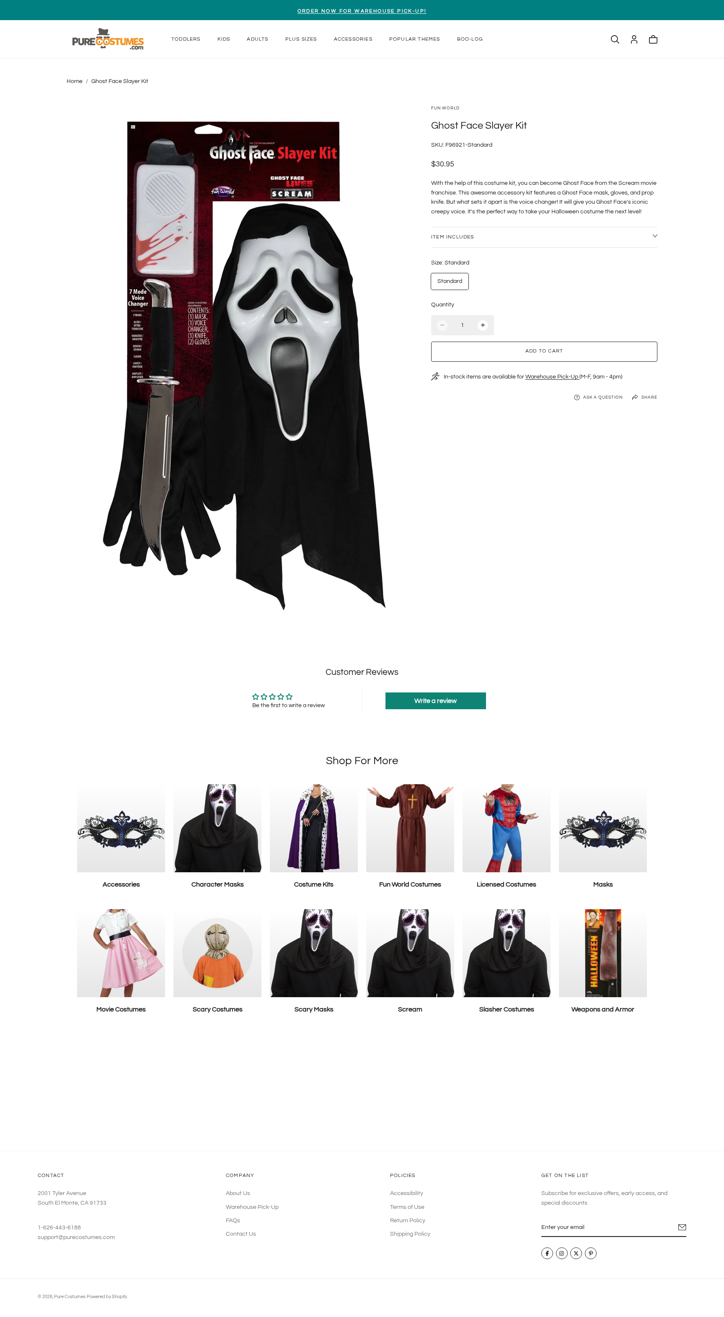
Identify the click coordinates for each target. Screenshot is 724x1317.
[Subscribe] (682, 1227)
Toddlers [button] (186, 39)
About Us (238, 1193)
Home (75, 81)
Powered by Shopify (107, 1296)
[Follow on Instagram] (562, 1253)
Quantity (442, 304)
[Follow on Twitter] (576, 1253)
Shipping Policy (410, 1234)
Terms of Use (407, 1207)
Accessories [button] (353, 39)
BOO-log (470, 39)
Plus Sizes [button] (301, 39)
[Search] (615, 39)
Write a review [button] (435, 700)
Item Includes (452, 236)
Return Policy (407, 1221)
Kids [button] (223, 39)
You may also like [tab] (362, 1089)
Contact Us (241, 1234)
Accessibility (406, 1193)
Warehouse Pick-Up (552, 376)
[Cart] (653, 39)
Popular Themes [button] (414, 39)
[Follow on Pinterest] (591, 1253)
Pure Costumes (69, 1296)
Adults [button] (257, 39)
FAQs (233, 1221)
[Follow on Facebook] (547, 1253)
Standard (449, 281)
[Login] (634, 39)
